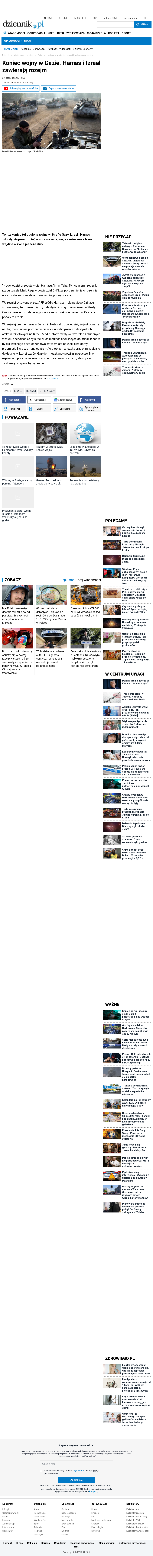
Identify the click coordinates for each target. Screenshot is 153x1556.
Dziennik (5, 55)
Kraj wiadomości (89, 580)
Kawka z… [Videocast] (59, 49)
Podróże (38, 1531)
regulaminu (78, 1470)
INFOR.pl (48, 18)
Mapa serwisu (106, 1543)
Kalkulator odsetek (135, 1524)
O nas (19, 1543)
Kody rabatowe (69, 1513)
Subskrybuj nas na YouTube (24, 88)
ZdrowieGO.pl (110, 18)
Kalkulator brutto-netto (137, 1527)
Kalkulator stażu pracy (136, 1516)
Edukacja (66, 1516)
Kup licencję (53, 378)
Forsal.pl (6, 1520)
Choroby (95, 1524)
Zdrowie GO (39, 49)
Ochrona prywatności (82, 1543)
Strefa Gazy (47, 391)
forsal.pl (63, 18)
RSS (76, 1546)
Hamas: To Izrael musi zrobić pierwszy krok (49, 482)
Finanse (95, 1513)
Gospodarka (39, 1516)
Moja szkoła (67, 1520)
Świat (28, 40)
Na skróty (7, 1503)
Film (63, 1527)
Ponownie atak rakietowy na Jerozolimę (84, 482)
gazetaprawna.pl (132, 18)
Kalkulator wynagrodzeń (137, 1531)
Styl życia (95, 1531)
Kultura (65, 1534)
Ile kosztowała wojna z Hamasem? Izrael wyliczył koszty (17, 450)
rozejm (31, 391)
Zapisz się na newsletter (61, 88)
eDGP (5, 1516)
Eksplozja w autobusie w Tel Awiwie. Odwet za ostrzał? (84, 450)
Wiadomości (12, 40)
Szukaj (144, 24)
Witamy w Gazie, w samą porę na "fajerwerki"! (17, 482)
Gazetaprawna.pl (10, 1513)
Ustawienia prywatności (132, 1543)
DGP (95, 18)
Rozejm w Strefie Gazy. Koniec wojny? (50, 448)
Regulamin (60, 1543)
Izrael (18, 391)
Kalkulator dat (132, 1509)
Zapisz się (76, 1480)
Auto (36, 1509)
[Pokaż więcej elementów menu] (149, 33)
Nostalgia (26, 49)
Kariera (45, 1543)
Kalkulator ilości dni (135, 1513)
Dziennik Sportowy (83, 49)
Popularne (67, 580)
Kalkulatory (132, 1503)
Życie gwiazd (68, 1524)
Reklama (32, 1543)
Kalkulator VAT (133, 1520)
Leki (93, 1516)
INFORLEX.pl (80, 18)
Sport (36, 1524)
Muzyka (65, 1531)
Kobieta (65, 1509)
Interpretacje (8, 1527)
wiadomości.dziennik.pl (23, 55)
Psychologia (97, 1527)
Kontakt (7, 1543)
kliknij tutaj (93, 1491)
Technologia (40, 1513)
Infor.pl (5, 1509)
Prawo (94, 1509)
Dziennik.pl (40, 1503)
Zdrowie (38, 1527)
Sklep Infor (7, 1531)
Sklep (146, 18)
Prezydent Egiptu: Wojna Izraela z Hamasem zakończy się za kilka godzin (16, 515)
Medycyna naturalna (101, 1520)
